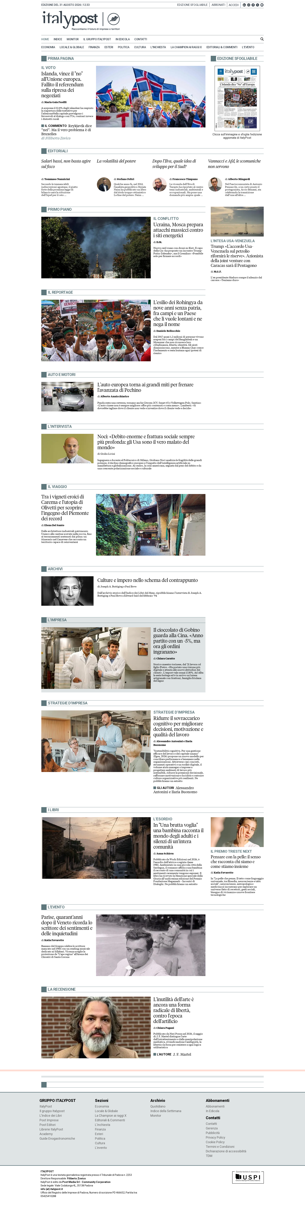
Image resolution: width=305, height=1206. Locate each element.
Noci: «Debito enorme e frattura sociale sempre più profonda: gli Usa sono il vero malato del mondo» (146, 441)
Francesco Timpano (185, 179)
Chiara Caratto (165, 658)
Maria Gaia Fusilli (55, 102)
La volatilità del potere (116, 161)
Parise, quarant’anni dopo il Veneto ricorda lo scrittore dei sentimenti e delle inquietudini (66, 925)
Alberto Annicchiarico (114, 396)
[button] (234, 5)
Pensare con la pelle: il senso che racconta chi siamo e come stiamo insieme (236, 861)
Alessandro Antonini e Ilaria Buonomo (175, 790)
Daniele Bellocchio (168, 331)
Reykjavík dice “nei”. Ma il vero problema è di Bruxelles (66, 130)
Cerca (262, 39)
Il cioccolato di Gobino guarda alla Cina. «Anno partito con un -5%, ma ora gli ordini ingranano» (178, 641)
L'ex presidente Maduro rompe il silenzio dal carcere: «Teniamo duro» (236, 279)
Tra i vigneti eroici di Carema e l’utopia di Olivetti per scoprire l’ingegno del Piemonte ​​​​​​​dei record (65, 508)
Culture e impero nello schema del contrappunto (147, 580)
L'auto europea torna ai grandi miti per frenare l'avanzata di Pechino (145, 387)
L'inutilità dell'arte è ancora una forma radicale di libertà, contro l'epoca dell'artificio (173, 1010)
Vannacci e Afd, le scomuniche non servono (234, 163)
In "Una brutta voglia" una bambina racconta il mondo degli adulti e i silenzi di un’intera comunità (178, 836)
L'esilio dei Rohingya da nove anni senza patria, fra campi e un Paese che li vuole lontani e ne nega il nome (178, 313)
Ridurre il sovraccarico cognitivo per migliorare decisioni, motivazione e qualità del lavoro (178, 726)
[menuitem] (47, 39)
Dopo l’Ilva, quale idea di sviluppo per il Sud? (174, 163)
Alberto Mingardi (239, 179)
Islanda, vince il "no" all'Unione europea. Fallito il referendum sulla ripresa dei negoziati (62, 84)
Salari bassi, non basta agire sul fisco (66, 163)
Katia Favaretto (223, 872)
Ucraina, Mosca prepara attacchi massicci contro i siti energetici (178, 230)
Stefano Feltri (125, 179)
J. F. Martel (182, 1054)
